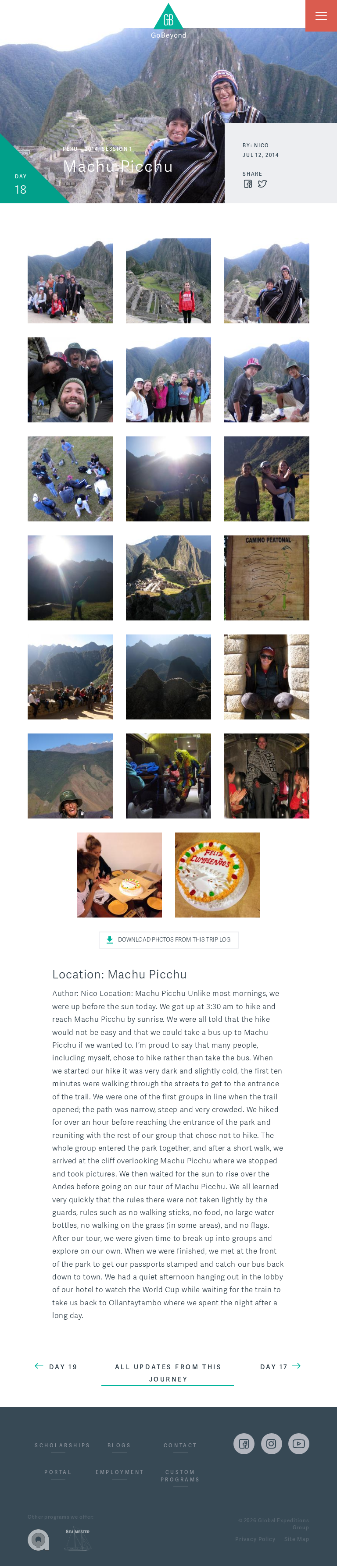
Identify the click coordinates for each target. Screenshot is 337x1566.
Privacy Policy (255, 1539)
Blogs (120, 1445)
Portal (58, 1472)
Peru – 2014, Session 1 (98, 149)
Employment (119, 1472)
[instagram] (271, 1443)
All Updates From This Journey (168, 1373)
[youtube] (298, 1443)
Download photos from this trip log (174, 939)
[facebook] (244, 1443)
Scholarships (58, 1445)
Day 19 (63, 1367)
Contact (180, 1445)
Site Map (296, 1539)
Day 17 (274, 1367)
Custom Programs (181, 1476)
